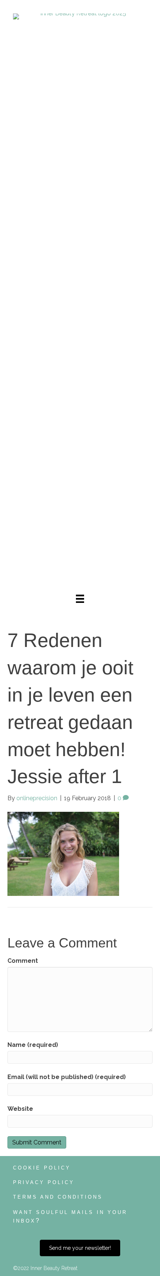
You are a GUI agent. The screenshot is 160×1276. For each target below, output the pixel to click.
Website (20, 1108)
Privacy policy (43, 1182)
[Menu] (80, 598)
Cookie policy (42, 1168)
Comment (22, 960)
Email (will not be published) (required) (66, 1077)
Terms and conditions (58, 1197)
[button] (80, 1248)
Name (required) (32, 1044)
